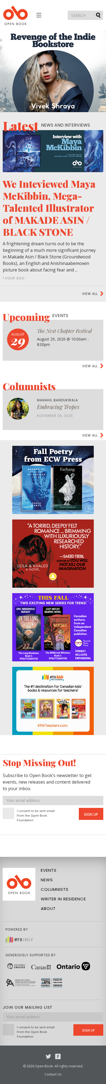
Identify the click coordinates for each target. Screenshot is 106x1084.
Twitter (48, 1056)
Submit (98, 15)
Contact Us (53, 1074)
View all (90, 293)
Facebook (58, 1056)
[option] (53, 71)
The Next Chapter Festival (64, 331)
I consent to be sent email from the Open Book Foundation (36, 815)
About (48, 908)
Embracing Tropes (58, 406)
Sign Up (91, 814)
